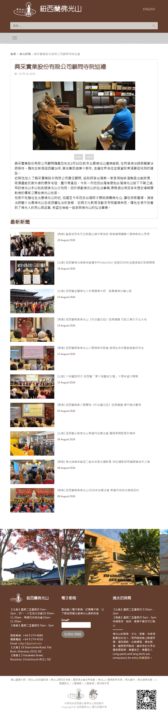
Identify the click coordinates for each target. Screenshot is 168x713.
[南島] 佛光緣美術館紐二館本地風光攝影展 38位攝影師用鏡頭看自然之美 (103, 462)
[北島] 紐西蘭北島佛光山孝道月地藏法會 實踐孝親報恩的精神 (96, 433)
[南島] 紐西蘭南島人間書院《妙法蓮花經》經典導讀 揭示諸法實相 (99, 405)
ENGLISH (149, 9)
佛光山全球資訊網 (38, 679)
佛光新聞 (25, 54)
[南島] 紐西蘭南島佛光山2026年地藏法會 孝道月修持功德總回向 (98, 490)
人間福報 (77, 683)
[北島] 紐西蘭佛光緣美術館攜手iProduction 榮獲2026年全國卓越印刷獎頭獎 (106, 262)
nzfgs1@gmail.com (30, 643)
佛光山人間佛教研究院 (110, 679)
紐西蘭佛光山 (61, 8)
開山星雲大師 (18, 679)
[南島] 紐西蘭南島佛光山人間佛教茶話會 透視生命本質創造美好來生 (100, 348)
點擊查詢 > (145, 658)
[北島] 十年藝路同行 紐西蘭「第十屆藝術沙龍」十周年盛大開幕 (97, 376)
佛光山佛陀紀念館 (60, 679)
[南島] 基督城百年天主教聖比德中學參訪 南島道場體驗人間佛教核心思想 (103, 234)
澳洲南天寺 (103, 683)
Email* (65, 620)
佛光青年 (130, 679)
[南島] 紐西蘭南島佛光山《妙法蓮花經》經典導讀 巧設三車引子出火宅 (102, 319)
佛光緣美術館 (144, 679)
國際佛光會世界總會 (84, 679)
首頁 (13, 54)
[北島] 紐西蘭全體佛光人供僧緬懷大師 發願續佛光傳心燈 (94, 291)
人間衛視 (89, 683)
